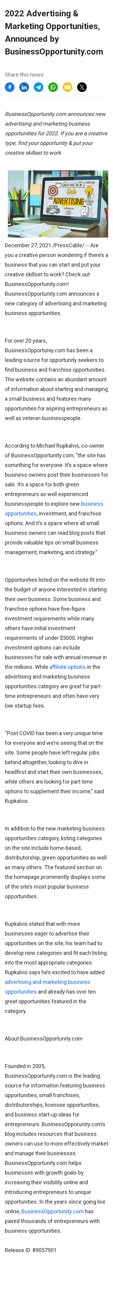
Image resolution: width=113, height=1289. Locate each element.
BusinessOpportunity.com (52, 1211)
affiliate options (67, 667)
